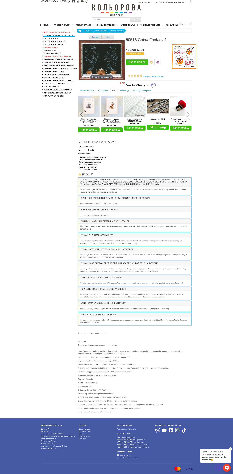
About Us (44, 431)
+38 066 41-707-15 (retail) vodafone (131, 440)
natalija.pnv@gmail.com (126, 437)
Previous (95, 37)
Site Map (82, 439)
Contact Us (45, 429)
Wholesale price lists (49, 448)
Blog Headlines (85, 431)
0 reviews (146, 76)
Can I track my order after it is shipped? (103, 303)
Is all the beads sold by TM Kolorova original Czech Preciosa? (115, 198)
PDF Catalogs (84, 436)
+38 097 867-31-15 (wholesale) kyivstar (132, 444)
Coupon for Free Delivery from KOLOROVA (58, 436)
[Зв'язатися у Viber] (218, 471)
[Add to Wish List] (152, 62)
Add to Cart (136, 61)
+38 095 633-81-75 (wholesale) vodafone (133, 447)
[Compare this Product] (158, 62)
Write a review (157, 76)
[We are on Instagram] (78, 1)
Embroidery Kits (118, 31)
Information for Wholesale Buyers (54, 446)
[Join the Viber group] (153, 86)
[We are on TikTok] (86, 1)
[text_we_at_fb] (73, 1)
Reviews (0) (124, 91)
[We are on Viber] (69, 1)
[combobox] (111, 19)
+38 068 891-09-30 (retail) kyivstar (130, 442)
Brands (81, 434)
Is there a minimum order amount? (99, 210)
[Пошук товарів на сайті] (135, 19)
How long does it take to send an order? (103, 289)
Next (107, 37)
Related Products (87, 91)
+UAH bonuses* (135, 54)
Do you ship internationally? (97, 235)
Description (103, 91)
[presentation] (81, 114)
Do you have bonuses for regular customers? (107, 249)
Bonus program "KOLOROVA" (52, 434)
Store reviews (84, 429)
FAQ (114, 91)
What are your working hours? (98, 315)
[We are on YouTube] (82, 1)
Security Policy (47, 443)
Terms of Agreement (48, 439)
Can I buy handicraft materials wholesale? (105, 221)
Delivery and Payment (49, 441)
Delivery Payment (142, 91)
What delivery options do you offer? (101, 277)
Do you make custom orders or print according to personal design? (119, 263)
